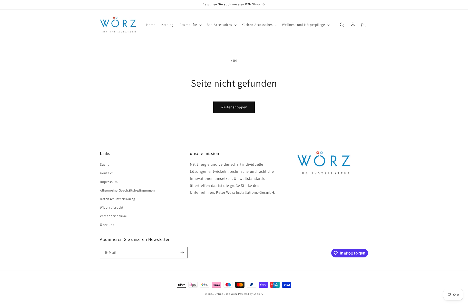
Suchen (106, 164)
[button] (190, 25)
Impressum (109, 182)
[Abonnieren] (182, 252)
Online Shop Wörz (226, 293)
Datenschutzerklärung (117, 199)
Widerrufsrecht (111, 207)
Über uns (107, 225)
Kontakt (106, 173)
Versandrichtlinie (113, 216)
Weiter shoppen (234, 107)
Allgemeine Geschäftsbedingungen (127, 190)
